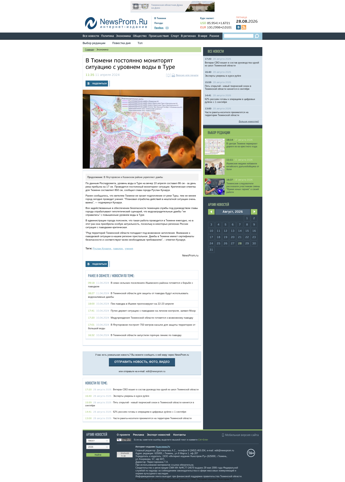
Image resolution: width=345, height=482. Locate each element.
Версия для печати (187, 75)
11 (218, 231)
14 (240, 231)
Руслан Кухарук (102, 248)
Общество (140, 36)
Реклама (138, 435)
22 (247, 237)
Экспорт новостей (158, 435)
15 (247, 231)
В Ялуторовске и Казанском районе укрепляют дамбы (133, 177)
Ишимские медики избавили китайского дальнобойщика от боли (242, 166)
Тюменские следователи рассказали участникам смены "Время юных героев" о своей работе (243, 187)
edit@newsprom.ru (155, 371)
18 (218, 237)
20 (232, 237)
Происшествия (159, 36)
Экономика (123, 36)
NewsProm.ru (190, 255)
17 (211, 237)
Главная (89, 50)
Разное (214, 36)
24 (211, 243)
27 (232, 243)
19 (225, 237)
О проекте (123, 435)
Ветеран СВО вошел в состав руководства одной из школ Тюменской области (156, 389)
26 (225, 243)
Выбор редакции (94, 43)
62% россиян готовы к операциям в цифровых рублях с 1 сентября (149, 411)
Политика (107, 36)
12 (225, 231)
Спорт (175, 36)
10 (211, 231)
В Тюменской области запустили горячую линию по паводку (146, 335)
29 (247, 243)
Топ (140, 43)
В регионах (188, 36)
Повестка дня (121, 43)
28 (240, 243)
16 (254, 231)
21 (240, 237)
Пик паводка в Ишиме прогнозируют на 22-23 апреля (142, 303)
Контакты (179, 435)
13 (232, 231)
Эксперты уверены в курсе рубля (131, 396)
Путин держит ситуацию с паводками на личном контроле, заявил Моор (153, 310)
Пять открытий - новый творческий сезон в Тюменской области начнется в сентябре (228, 87)
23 (254, 237)
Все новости (91, 36)
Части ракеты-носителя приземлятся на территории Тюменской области (152, 418)
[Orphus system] (125, 439)
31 (211, 249)
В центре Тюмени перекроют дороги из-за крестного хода (241, 145)
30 (254, 243)
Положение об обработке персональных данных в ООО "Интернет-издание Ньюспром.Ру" (184, 479)
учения (129, 248)
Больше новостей (249, 121)
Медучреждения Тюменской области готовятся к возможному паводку (152, 317)
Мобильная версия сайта (242, 435)
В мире (202, 36)
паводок (118, 248)
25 (218, 243)
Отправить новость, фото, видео (142, 362)
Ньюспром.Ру (163, 447)
